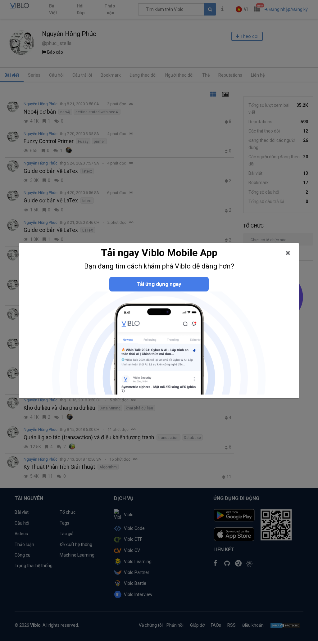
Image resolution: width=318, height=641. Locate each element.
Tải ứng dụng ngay (159, 284)
